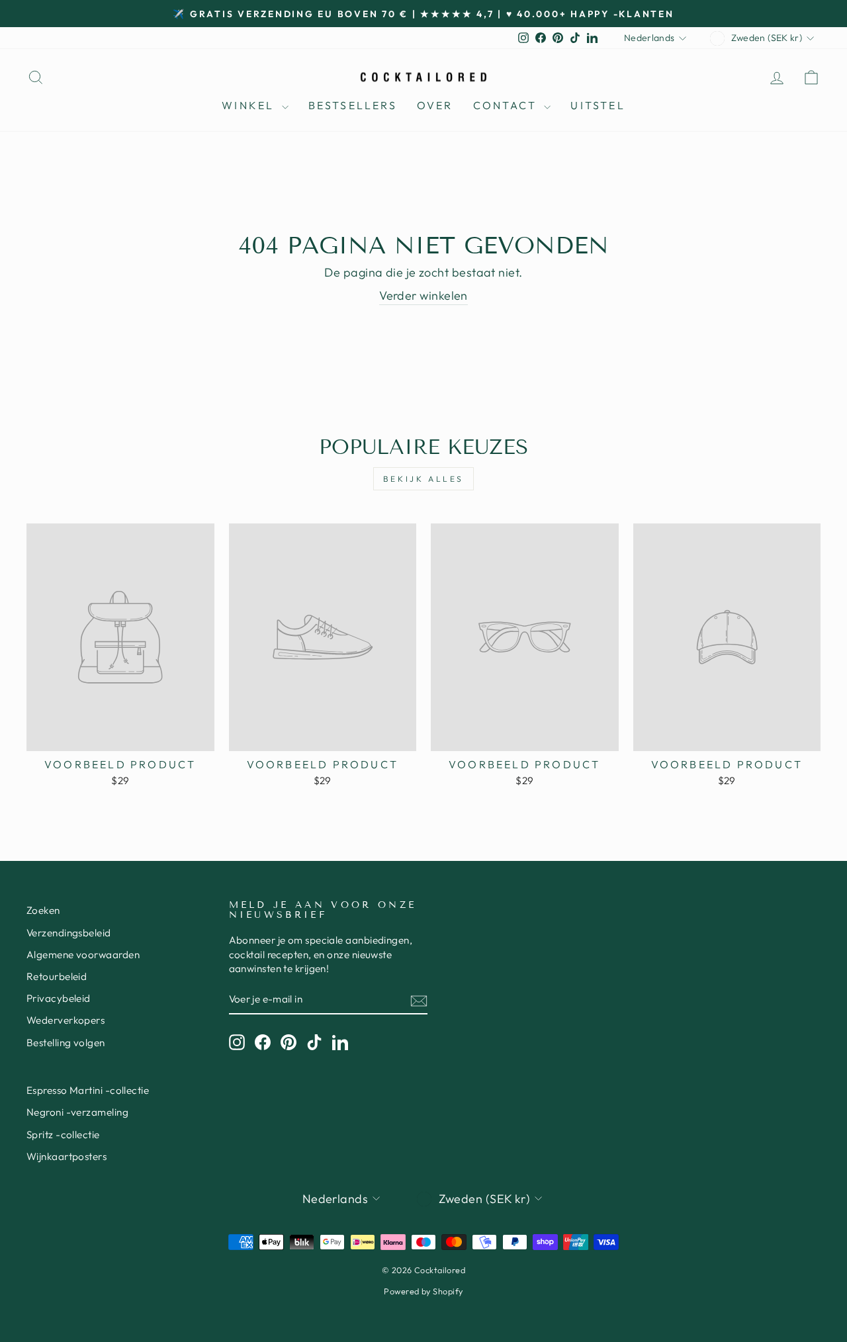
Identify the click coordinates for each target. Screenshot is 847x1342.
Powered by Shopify (423, 1291)
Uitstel (597, 105)
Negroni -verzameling (77, 1112)
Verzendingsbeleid (68, 932)
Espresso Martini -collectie (87, 1090)
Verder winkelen (423, 295)
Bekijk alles (423, 479)
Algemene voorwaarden (83, 954)
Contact (507, 105)
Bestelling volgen (65, 1042)
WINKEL (250, 105)
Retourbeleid (56, 976)
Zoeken (43, 910)
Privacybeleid (58, 998)
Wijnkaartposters (66, 1156)
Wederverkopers (65, 1020)
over (435, 105)
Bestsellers (352, 105)
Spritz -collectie (63, 1134)
